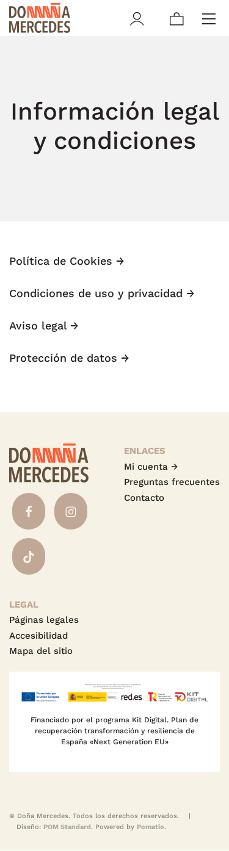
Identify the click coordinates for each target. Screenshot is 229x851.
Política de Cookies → (67, 260)
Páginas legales (44, 619)
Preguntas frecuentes (172, 481)
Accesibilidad (38, 635)
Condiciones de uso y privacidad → (102, 293)
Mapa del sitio (41, 650)
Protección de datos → (69, 357)
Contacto (144, 497)
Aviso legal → (44, 325)
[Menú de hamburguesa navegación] (209, 18)
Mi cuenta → (151, 466)
